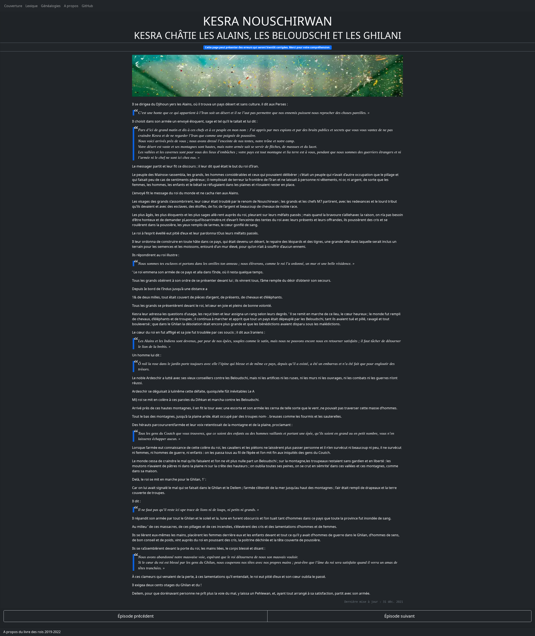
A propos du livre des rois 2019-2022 (32, 632)
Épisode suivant (399, 616)
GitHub (87, 6)
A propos (71, 6)
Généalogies (51, 6)
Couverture (13, 6)
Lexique (31, 6)
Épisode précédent (136, 616)
